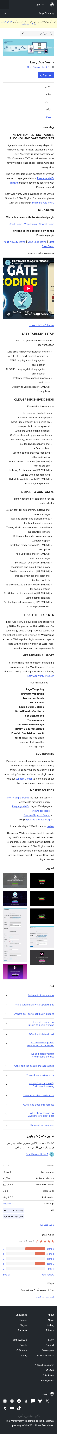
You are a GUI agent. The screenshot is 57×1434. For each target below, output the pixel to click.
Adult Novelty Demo (14, 241)
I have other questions (42, 1125)
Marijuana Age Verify (43, 202)
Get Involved (20, 1339)
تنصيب (48, 101)
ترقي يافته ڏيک (46, 1224)
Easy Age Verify (20, 806)
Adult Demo (16, 224)
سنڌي (44, 1393)
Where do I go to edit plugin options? (34, 1014)
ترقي (48, 109)
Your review (48, 1274)
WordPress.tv (45, 1355)
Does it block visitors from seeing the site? (42, 1055)
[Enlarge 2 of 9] (50, 894)
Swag (22, 1355)
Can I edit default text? (41, 1034)
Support (50, 1345)
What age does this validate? (38, 1104)
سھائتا (48, 116)
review (50, 826)
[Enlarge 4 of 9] (50, 930)
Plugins (23, 1325)
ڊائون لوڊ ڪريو (46, 75)
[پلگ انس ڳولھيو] (23, 33)
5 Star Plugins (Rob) (38, 67)
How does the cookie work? (38, 1095)
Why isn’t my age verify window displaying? (41, 1085)
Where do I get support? (41, 995)
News (51, 1320)
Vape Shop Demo (37, 241)
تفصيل (48, 86)
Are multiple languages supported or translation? (40, 1044)
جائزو (48, 93)
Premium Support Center (37, 815)
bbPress (48, 1375)
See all (6, 1274)
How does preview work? (40, 1075)
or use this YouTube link (41, 325)
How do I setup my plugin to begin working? (41, 1023)
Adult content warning (13, 1210)
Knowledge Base (40, 810)
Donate (21, 1350)
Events (23, 1345)
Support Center (24, 778)
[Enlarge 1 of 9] (50, 876)
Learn (51, 1339)
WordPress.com (44, 1365)
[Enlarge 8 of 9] (23, 912)
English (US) (9, 1203)
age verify (8, 1216)
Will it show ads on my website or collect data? (41, 1114)
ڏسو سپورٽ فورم (45, 1296)
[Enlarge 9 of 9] (23, 968)
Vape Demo (30, 224)
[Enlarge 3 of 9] (50, 912)
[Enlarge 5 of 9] (50, 953)
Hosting (50, 1325)
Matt (50, 1370)
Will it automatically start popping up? (34, 1004)
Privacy (50, 1330)
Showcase (21, 1314)
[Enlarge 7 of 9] (23, 894)
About (51, 1314)
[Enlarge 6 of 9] (23, 876)
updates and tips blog (38, 819)
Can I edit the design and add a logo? (33, 1066)
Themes (22, 1320)
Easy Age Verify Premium (40, 675)
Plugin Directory (46, 13)
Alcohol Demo (46, 224)
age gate (19, 1216)
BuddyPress (46, 1380)
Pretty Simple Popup (18, 797)
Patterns (22, 1330)
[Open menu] (4, 4)
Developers (48, 1350)
